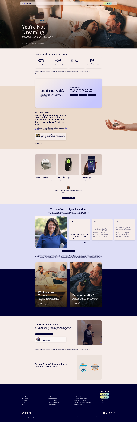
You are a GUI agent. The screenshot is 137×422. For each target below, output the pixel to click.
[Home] (27, 3)
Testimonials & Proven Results (80, 398)
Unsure (92, 95)
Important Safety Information (80, 406)
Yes (74, 95)
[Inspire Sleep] (26, 413)
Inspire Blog (24, 400)
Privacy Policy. (114, 419)
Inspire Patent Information (79, 395)
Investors (24, 395)
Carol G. (117, 238)
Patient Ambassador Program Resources (82, 402)
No (83, 95)
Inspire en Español (52, 404)
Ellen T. (63, 192)
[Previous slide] (72, 242)
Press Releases (25, 398)
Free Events (50, 396)
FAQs (49, 393)
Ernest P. (95, 238)
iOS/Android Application (79, 404)
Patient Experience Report (53, 402)
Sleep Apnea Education (53, 400)
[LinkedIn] (104, 413)
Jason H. (42, 138)
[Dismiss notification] (133, 410)
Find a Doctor (51, 395)
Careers (23, 402)
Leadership (24, 396)
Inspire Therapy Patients (79, 393)
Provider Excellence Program (80, 400)
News (23, 404)
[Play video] (89, 333)
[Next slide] (98, 242)
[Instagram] (106, 413)
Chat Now (104, 397)
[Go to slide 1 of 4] (84, 242)
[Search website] (114, 3)
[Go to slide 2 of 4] (85, 242)
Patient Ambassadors (52, 398)
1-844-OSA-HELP (31, 417)
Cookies (92, 419)
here (88, 310)
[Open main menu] (22, 3)
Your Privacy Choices (79, 419)
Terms (84, 419)
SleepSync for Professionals (80, 396)
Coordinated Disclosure (98, 419)
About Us (24, 393)
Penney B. (73, 238)
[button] (89, 332)
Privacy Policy (102, 402)
